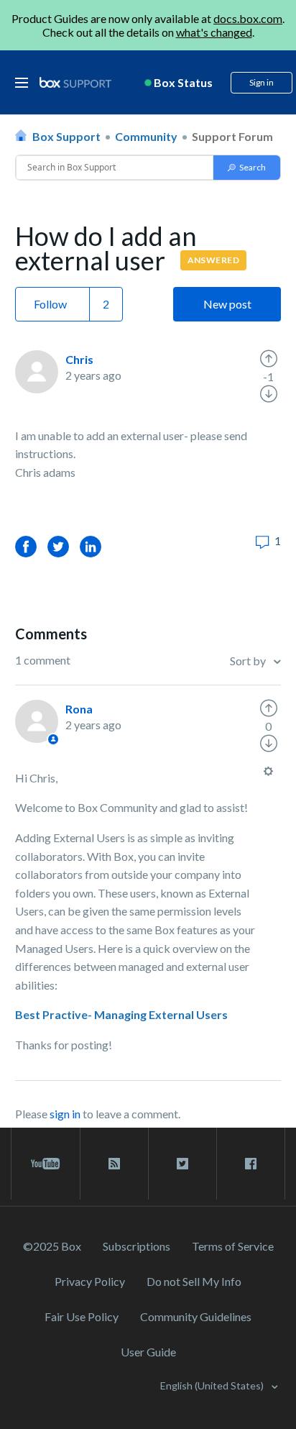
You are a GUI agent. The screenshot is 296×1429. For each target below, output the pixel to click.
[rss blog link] (114, 1164)
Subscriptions (136, 1246)
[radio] (268, 358)
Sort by (249, 660)
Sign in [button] (261, 82)
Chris (79, 359)
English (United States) (213, 1385)
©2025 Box (52, 1246)
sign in (65, 1113)
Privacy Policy (90, 1281)
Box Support (66, 136)
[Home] (75, 83)
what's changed (214, 32)
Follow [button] (50, 304)
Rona (79, 709)
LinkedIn (90, 546)
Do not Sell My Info (194, 1281)
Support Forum (232, 136)
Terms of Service (233, 1246)
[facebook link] (251, 1164)
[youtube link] (45, 1164)
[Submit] (246, 167)
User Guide (148, 1352)
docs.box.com (247, 18)
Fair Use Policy (82, 1316)
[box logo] (75, 82)
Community (146, 136)
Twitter (58, 546)
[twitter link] (182, 1164)
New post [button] (227, 304)
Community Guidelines (195, 1316)
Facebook (26, 546)
